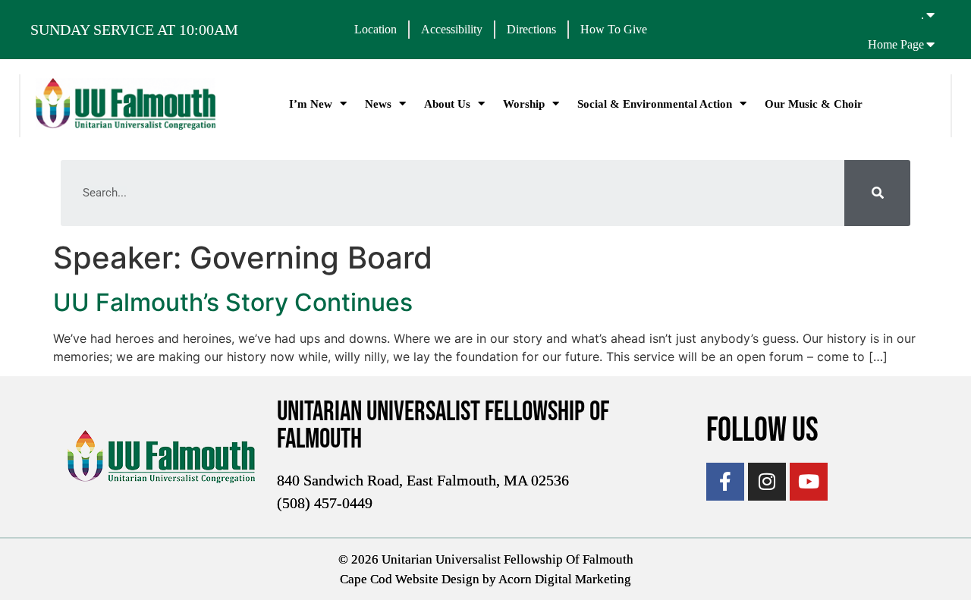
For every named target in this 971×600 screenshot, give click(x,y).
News (378, 104)
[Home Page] (931, 44)
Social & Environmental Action (654, 104)
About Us (447, 104)
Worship (524, 104)
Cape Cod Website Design (409, 579)
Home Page (896, 44)
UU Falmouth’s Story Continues (233, 302)
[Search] (877, 193)
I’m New (310, 104)
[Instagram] (767, 482)
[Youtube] (809, 482)
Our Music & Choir (814, 104)
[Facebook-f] (725, 482)
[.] (931, 14)
